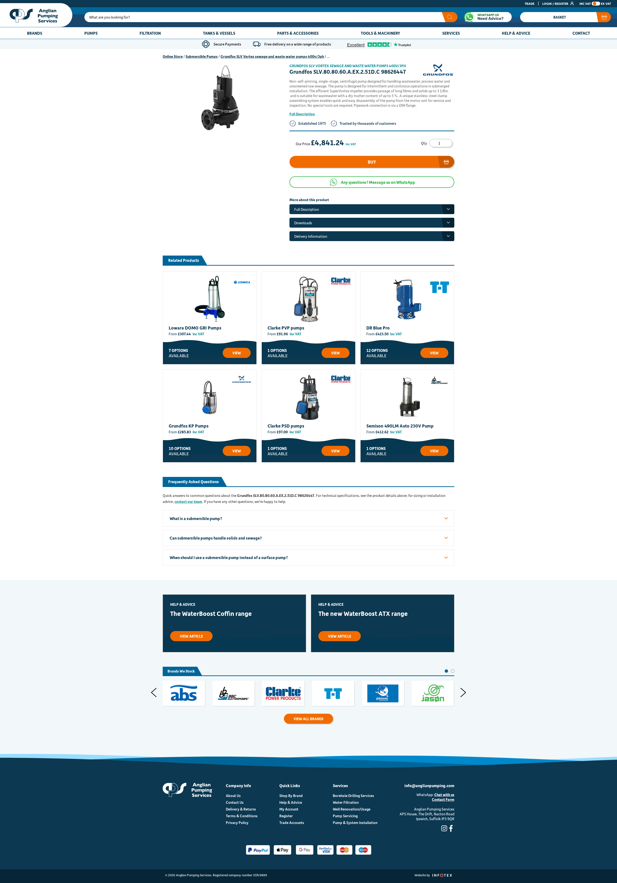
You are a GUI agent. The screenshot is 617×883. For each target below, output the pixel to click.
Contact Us (235, 802)
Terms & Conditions (242, 815)
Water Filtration (346, 802)
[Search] (449, 17)
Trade (529, 3)
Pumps (91, 33)
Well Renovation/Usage (351, 809)
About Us (233, 795)
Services (451, 33)
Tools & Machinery (380, 33)
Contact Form (443, 799)
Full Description (302, 114)
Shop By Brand (291, 795)
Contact (581, 33)
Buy (372, 162)
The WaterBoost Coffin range (211, 613)
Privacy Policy (237, 822)
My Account (288, 809)
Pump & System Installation (355, 822)
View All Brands (308, 718)
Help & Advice (516, 33)
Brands (34, 33)
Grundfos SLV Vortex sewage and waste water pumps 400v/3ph (272, 56)
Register (286, 815)
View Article (191, 636)
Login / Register (555, 3)
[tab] (446, 671)
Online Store (173, 56)
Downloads (303, 222)
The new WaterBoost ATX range (363, 613)
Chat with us (444, 794)
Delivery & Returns (241, 809)
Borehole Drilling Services (353, 795)
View (236, 352)
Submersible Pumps (202, 56)
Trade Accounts (291, 822)
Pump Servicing (345, 815)
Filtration (150, 33)
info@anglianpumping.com (429, 785)
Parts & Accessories (298, 33)
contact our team (188, 501)
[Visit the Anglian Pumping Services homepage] (36, 15)
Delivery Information (310, 236)
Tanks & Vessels (219, 33)
